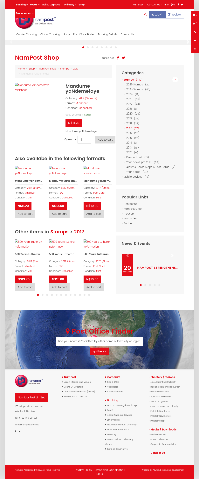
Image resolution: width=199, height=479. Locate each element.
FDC (61, 192)
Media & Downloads (163, 429)
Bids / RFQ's (113, 381)
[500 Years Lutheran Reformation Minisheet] (29, 244)
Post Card (99, 192)
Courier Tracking (26, 34)
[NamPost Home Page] (40, 20)
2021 (131, 109)
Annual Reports (115, 391)
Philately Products (159, 391)
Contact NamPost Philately (164, 406)
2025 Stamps (137, 89)
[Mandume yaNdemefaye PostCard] (98, 171)
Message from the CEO (76, 396)
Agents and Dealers (160, 396)
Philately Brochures (160, 411)
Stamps (64, 68)
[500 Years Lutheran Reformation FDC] (63, 244)
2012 (131, 152)
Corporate (113, 377)
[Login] (195, 40)
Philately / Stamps (163, 377)
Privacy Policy (83, 470)
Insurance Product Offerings (122, 424)
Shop (67, 34)
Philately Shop (157, 420)
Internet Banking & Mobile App (122, 405)
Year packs (136, 172)
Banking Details (107, 34)
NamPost (70, 377)
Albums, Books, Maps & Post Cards (150, 167)
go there (99, 351)
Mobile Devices (136, 177)
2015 (132, 138)
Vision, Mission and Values (77, 381)
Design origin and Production (165, 386)
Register (176, 15)
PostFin (110, 410)
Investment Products (118, 429)
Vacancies (130, 218)
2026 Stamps (137, 84)
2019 (132, 118)
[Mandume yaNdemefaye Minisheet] (38, 87)
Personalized (137, 157)
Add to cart (25, 214)
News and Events (159, 439)
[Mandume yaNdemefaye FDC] (63, 171)
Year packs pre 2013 (142, 162)
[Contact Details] (195, 32)
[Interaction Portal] (195, 49)
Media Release (158, 434)
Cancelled (85, 108)
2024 (132, 94)
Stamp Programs (159, 401)
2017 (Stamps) (88, 98)
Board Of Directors (73, 386)
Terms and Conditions (109, 470)
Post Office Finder (84, 34)
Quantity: (70, 139)
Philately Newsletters (161, 415)
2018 (132, 123)
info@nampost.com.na (27, 424)
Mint (30, 197)
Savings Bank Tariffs (117, 448)
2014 (131, 143)
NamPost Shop (47, 68)
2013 (132, 148)
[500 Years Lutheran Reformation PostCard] (98, 244)
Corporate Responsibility (163, 444)
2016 (132, 133)
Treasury (129, 214)
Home (21, 68)
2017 (75, 68)
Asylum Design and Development (168, 470)
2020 (132, 114)
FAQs (99, 474)
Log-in (159, 15)
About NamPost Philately (163, 381)
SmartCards (113, 419)
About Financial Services (119, 414)
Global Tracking (50, 34)
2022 (132, 104)
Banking (129, 223)
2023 (132, 99)
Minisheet (81, 103)
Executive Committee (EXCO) (79, 391)
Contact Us (127, 34)
